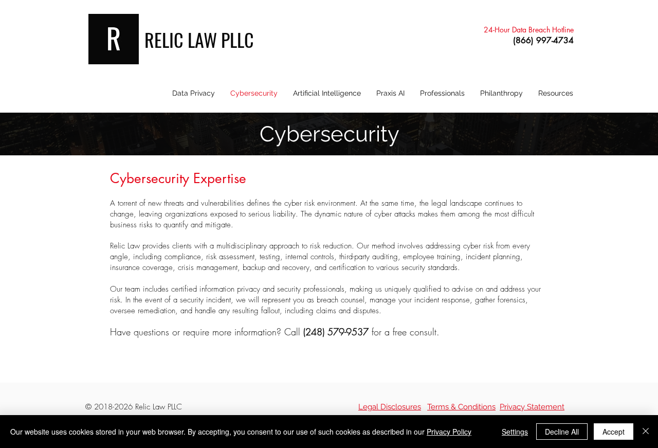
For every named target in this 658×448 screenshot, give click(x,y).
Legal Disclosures (389, 406)
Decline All (562, 431)
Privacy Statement (532, 406)
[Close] (645, 431)
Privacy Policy (449, 431)
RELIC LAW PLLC (199, 39)
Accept (613, 431)
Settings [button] (515, 431)
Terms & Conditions (461, 406)
